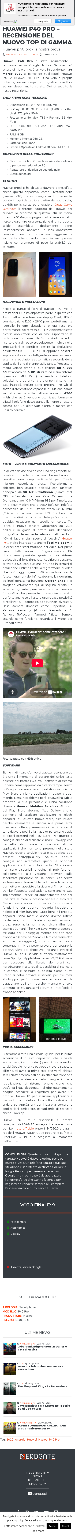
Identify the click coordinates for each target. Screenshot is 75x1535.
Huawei (32, 1439)
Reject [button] (65, 1526)
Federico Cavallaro (16, 54)
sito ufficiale (24, 1128)
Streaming (30, 1344)
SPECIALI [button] (36, 1483)
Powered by (9, 21)
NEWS (37, 1476)
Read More (37, 1531)
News (22, 1344)
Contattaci (39, 1493)
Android (20, 1439)
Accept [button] (52, 1526)
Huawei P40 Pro (49, 1439)
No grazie (43, 21)
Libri (22, 1363)
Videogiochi (30, 1423)
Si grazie (63, 21)
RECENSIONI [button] (36, 1472)
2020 (9, 1439)
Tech (35, 54)
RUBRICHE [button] (36, 1480)
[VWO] (17, 21)
